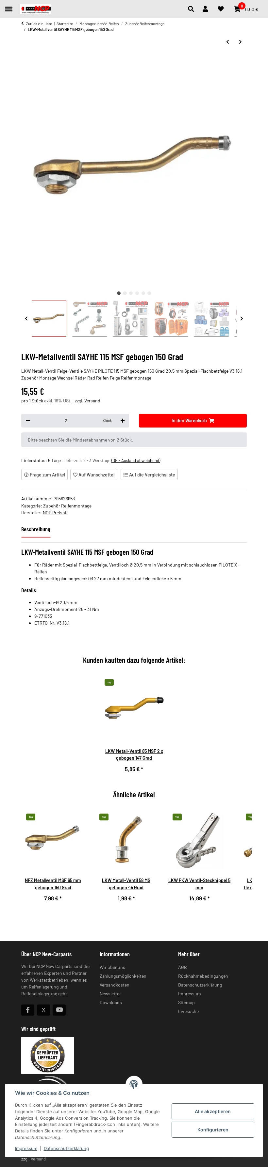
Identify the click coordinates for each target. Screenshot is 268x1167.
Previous (26, 319)
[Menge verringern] (27, 421)
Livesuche (188, 1011)
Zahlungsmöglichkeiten (123, 976)
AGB (182, 967)
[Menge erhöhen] (122, 421)
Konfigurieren (212, 1129)
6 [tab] (149, 293)
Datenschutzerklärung (66, 1148)
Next (242, 319)
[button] (193, 9)
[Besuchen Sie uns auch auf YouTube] (59, 1010)
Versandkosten (114, 985)
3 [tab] (131, 293)
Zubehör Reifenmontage (67, 505)
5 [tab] (143, 293)
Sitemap (186, 1002)
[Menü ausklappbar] (8, 6)
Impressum (26, 1148)
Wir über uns (112, 967)
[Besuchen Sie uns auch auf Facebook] (27, 1010)
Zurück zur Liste (39, 23)
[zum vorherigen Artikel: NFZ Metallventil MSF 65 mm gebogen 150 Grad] (227, 42)
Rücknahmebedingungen (203, 976)
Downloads (111, 1002)
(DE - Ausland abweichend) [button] (135, 460)
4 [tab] (137, 293)
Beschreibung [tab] (35, 529)
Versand (92, 400)
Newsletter (110, 993)
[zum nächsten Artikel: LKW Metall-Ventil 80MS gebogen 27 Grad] (240, 42)
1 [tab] (119, 293)
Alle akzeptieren (213, 1111)
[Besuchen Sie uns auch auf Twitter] (43, 1010)
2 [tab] (124, 293)
